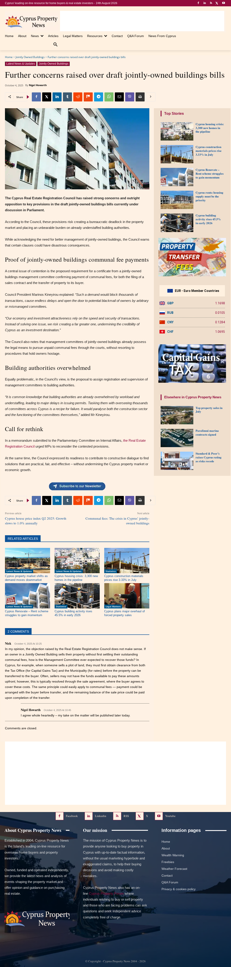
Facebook (72, 816)
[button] (55, 44)
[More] (150, 96)
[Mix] (88, 96)
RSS (126, 816)
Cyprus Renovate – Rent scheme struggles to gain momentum (26, 613)
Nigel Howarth (38, 85)
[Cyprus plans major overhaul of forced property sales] (126, 595)
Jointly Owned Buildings (30, 57)
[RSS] (211, 3)
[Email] (119, 96)
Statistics (111, 571)
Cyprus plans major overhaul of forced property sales (124, 613)
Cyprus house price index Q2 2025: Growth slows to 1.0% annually (35, 520)
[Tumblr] (67, 96)
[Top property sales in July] (177, 415)
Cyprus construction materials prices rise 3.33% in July (123, 578)
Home (9, 57)
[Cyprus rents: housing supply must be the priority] (177, 200)
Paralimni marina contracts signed (207, 432)
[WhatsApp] (108, 96)
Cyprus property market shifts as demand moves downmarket (26, 578)
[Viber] (129, 96)
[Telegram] (98, 96)
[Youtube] (223, 3)
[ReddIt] (77, 96)
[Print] (140, 96)
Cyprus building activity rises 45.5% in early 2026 (73, 613)
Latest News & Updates (20, 63)
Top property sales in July (209, 410)
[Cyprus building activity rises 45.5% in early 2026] (77, 595)
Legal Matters (113, 606)
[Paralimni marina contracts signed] (177, 438)
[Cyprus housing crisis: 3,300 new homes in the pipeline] (77, 560)
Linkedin (100, 816)
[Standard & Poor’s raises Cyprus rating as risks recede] (177, 461)
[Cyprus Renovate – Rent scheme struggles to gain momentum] (27, 595)
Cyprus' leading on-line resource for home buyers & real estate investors (49, 3)
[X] (217, 3)
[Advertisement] (142, 21)
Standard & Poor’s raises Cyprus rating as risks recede (209, 457)
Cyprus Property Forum (106, 893)
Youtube (170, 816)
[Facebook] (198, 3)
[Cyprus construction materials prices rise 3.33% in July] (126, 560)
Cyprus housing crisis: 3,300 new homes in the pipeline (76, 578)
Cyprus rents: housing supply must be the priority (209, 196)
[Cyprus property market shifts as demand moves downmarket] (27, 560)
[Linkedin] (204, 3)
